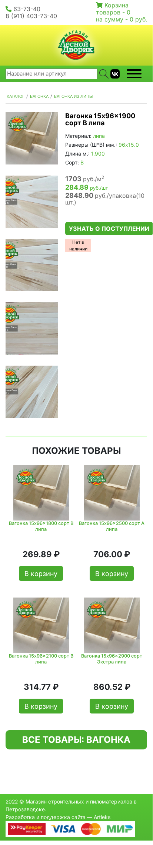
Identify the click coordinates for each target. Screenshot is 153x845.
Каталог (15, 96)
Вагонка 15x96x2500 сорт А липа (111, 526)
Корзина (116, 5)
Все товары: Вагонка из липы (76, 741)
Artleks (102, 817)
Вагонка (39, 96)
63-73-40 (26, 9)
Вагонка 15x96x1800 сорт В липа (41, 526)
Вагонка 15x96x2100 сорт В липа (41, 658)
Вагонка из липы (73, 96)
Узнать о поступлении (109, 228)
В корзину (40, 574)
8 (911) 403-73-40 (31, 16)
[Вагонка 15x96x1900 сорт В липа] (32, 138)
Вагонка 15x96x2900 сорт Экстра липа (111, 658)
